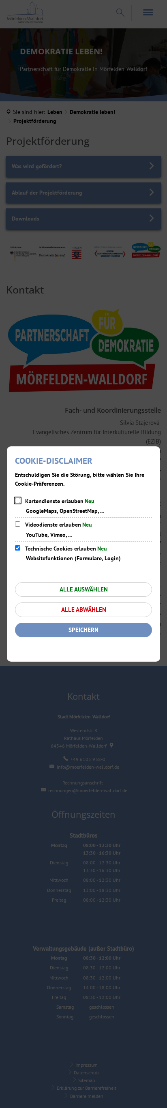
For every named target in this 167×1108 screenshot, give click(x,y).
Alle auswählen (84, 589)
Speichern (83, 630)
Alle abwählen (83, 609)
